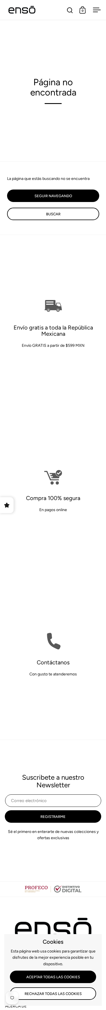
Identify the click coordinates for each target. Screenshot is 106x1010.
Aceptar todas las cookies (53, 977)
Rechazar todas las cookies (53, 994)
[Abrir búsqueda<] (70, 10)
